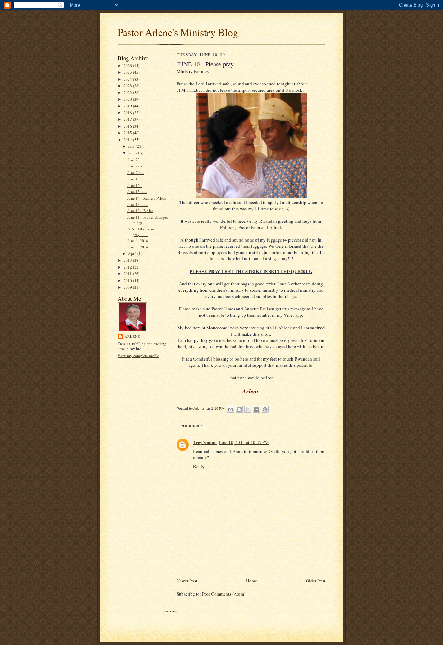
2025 (128, 72)
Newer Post (187, 581)
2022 (128, 92)
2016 (128, 126)
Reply (199, 466)
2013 (128, 260)
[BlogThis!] (239, 409)
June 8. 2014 (137, 246)
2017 (128, 119)
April (132, 253)
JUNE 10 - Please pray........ (141, 231)
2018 (128, 112)
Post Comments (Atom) (223, 594)
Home (251, 581)
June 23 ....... (137, 159)
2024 (128, 79)
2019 (128, 105)
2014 (128, 139)
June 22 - (134, 166)
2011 (128, 273)
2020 (128, 99)
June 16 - (134, 185)
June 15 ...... (137, 191)
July (132, 146)
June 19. (134, 178)
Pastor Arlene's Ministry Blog (178, 32)
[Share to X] (247, 409)
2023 (128, 85)
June (132, 152)
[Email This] (230, 409)
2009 (128, 287)
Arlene (132, 336)
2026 (128, 65)
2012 (128, 267)
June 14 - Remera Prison (146, 198)
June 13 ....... (137, 204)
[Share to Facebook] (256, 409)
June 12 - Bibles (140, 210)
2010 (128, 280)
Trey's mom (205, 442)
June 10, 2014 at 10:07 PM (244, 442)
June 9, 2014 (137, 240)
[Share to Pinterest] (265, 409)
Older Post (315, 581)
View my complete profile (138, 355)
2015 (128, 132)
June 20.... (135, 172)
